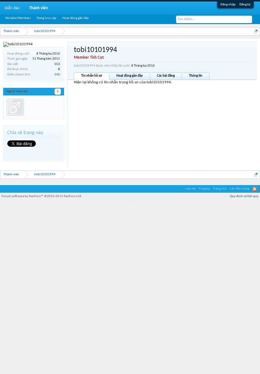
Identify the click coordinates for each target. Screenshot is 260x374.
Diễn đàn (12, 8)
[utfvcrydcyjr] (15, 107)
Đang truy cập (46, 18)
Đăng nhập (228, 4)
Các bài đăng (166, 76)
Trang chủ (220, 188)
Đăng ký (244, 4)
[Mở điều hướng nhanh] (256, 31)
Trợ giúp (204, 188)
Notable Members (18, 18)
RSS (254, 189)
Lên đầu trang (239, 188)
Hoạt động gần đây (129, 76)
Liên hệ (190, 188)
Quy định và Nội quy (244, 196)
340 (57, 74)
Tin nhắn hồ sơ (91, 76)
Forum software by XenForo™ (42, 196)
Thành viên (38, 8)
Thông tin (195, 76)
